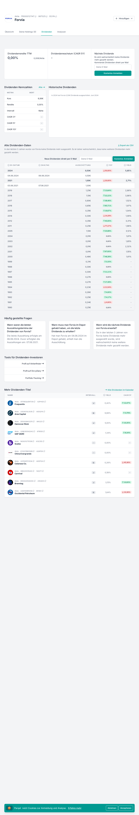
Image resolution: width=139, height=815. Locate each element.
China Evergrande (23, 454)
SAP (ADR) (19, 434)
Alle (41, 87)
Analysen (61, 32)
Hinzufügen (124, 18)
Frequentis (20, 404)
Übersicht (9, 32)
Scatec (18, 444)
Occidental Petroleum (25, 493)
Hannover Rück (22, 424)
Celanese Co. (21, 463)
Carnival (18, 473)
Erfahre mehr (74, 808)
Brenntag (19, 483)
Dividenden (47, 32)
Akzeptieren (125, 808)
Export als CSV (126, 145)
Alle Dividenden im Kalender (120, 390)
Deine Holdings (27, 32)
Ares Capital (20, 414)
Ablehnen (112, 808)
